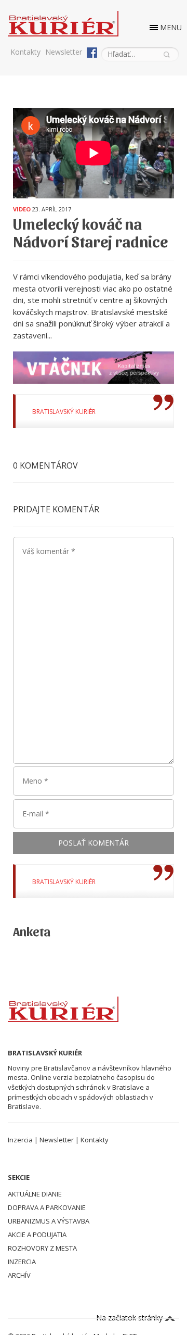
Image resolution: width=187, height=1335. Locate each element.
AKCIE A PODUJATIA (37, 1234)
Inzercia (20, 1139)
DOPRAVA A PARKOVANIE (47, 1207)
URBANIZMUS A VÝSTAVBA (48, 1221)
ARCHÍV (19, 1275)
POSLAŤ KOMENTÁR (93, 843)
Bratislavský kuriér (64, 411)
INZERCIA (22, 1261)
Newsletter (63, 52)
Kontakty (25, 52)
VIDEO (22, 209)
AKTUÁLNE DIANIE (35, 1194)
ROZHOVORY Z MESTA (42, 1248)
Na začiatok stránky (130, 1318)
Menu (171, 27)
